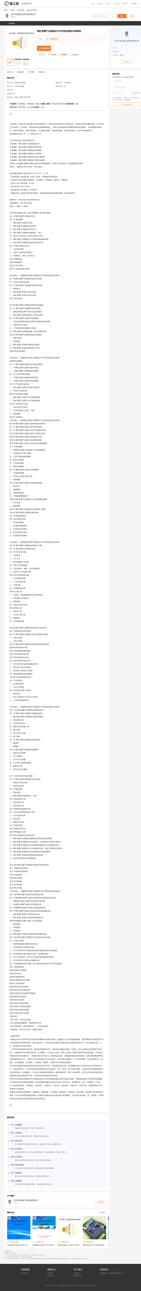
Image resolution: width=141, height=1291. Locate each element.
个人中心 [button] (107, 4)
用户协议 (50, 1273)
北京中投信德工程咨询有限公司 (23, 14)
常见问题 (24, 1273)
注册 (135, 3)
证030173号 (51, 1285)
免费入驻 (117, 3)
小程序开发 (20, 10)
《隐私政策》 (127, 100)
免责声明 (50, 1275)
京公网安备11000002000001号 (67, 1285)
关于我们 (77, 1273)
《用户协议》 (119, 100)
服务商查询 (77, 1275)
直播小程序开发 (31, 10)
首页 (93, 3)
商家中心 (125, 3)
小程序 (12, 10)
